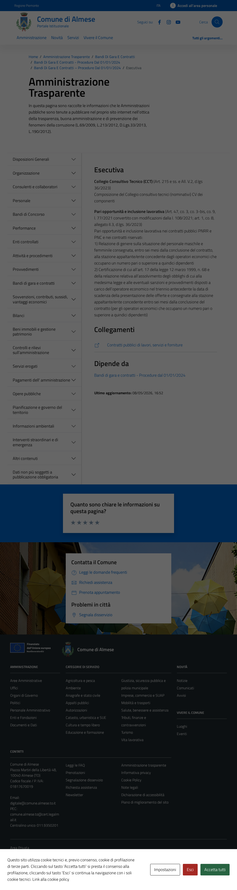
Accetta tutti (215, 869)
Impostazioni (165, 869)
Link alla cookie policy (50, 879)
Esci (190, 869)
